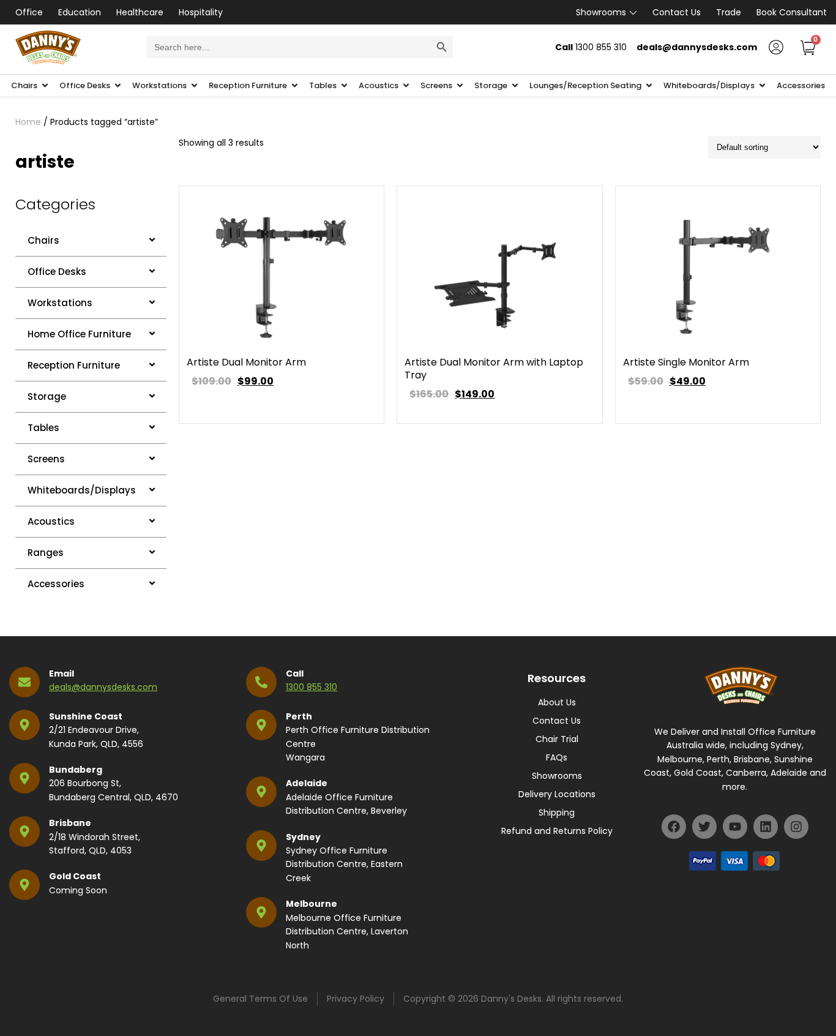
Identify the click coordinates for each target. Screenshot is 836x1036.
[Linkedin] (765, 826)
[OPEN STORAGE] (515, 86)
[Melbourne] (261, 912)
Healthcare (139, 12)
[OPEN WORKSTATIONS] (194, 86)
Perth (299, 716)
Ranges (46, 552)
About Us (557, 702)
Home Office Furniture (79, 334)
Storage (47, 396)
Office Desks (57, 271)
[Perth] (261, 725)
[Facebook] (674, 826)
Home (28, 122)
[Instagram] (796, 826)
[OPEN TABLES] (344, 86)
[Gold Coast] (24, 884)
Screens (46, 458)
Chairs (43, 240)
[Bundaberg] (24, 778)
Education (79, 12)
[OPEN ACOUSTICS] (406, 86)
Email (61, 673)
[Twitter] (704, 826)
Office (29, 12)
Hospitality (201, 12)
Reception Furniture (74, 365)
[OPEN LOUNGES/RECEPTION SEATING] (649, 86)
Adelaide (306, 783)
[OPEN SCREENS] (460, 86)
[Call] (261, 682)
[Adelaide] (261, 791)
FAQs (556, 757)
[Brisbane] (24, 831)
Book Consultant (791, 12)
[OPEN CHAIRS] (45, 86)
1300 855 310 (311, 687)
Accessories (56, 583)
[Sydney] (261, 845)
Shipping (557, 812)
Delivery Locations (556, 794)
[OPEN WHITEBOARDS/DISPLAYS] (762, 86)
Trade (728, 12)
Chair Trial (557, 739)
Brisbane (70, 823)
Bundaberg (75, 770)
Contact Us (676, 12)
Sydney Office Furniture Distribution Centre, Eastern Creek (344, 864)
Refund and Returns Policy (557, 831)
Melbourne (311, 904)
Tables (43, 427)
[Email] (24, 682)
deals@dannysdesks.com (103, 687)
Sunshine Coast (85, 716)
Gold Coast (75, 876)
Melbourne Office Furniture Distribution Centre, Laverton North (347, 932)
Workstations (60, 302)
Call (295, 673)
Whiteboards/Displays (82, 490)
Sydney (303, 837)
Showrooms (601, 12)
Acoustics (51, 521)
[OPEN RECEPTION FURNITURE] (294, 86)
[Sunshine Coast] (24, 725)
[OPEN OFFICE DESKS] (117, 86)
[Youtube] (735, 826)
